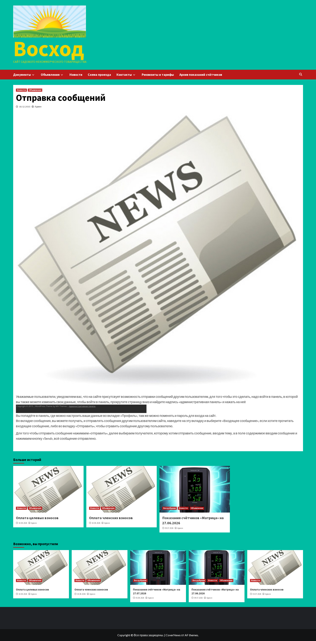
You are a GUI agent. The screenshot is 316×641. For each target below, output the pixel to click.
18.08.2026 (23, 523)
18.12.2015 (24, 106)
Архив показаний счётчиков (200, 74)
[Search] (300, 74)
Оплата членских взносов (111, 517)
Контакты (124, 74)
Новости (75, 74)
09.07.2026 (169, 528)
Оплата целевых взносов (37, 517)
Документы (22, 74)
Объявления (50, 74)
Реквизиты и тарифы (158, 74)
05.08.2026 (140, 598)
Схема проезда (99, 74)
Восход (48, 48)
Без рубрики (169, 508)
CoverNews (173, 635)
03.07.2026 (257, 594)
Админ (38, 106)
